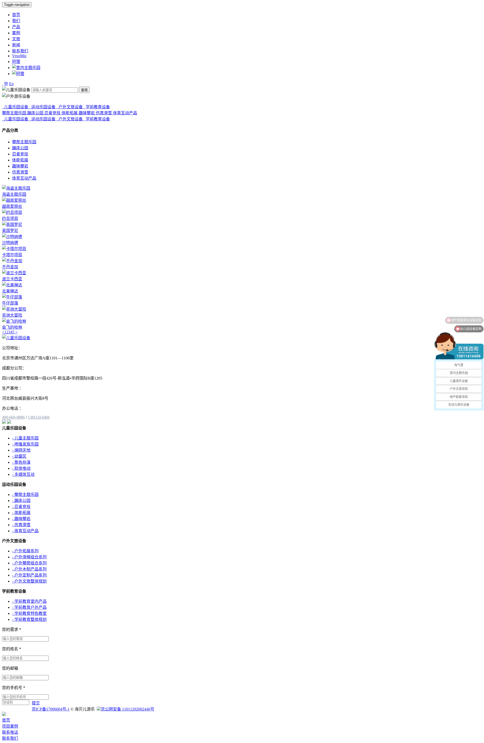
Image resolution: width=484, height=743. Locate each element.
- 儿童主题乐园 (25, 438)
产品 (16, 27)
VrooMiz (19, 56)
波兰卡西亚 (12, 279)
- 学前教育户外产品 (29, 607)
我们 (16, 21)
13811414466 (39, 417)
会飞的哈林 (12, 327)
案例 (16, 33)
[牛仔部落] (12, 297)
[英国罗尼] (12, 224)
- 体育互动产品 (25, 531)
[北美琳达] (12, 285)
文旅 (16, 39)
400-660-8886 (13, 417)
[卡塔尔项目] (14, 249)
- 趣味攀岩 (21, 519)
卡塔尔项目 (12, 255)
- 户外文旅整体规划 (29, 581)
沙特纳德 (10, 243)
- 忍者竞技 (21, 506)
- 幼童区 (19, 456)
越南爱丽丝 (12, 206)
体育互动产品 (24, 178)
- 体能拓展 (21, 513)
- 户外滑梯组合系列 (29, 557)
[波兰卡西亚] (14, 273)
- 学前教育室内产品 (29, 601)
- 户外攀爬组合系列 (29, 563)
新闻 (16, 45)
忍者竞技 (20, 154)
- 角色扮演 (21, 462)
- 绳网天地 (21, 450)
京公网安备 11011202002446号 (127, 709)
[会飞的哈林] (14, 321)
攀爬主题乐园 (24, 142)
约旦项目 (10, 218)
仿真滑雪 (20, 172)
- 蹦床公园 (21, 500)
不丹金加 (10, 267)
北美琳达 (10, 291)
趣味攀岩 (20, 166)
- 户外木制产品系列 (29, 569)
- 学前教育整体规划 (29, 619)
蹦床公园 (20, 148)
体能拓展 (20, 160)
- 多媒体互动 (23, 474)
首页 (16, 15)
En (11, 84)
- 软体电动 (21, 468)
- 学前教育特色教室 (29, 613)
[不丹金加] (12, 261)
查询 (84, 90)
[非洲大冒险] (14, 309)
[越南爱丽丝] (14, 200)
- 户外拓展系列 (25, 551)
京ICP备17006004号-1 (51, 709)
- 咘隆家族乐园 (25, 444)
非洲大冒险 (12, 315)
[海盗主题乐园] (16, 188)
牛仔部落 (10, 303)
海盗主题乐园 (14, 194)
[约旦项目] (12, 212)
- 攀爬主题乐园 (25, 494)
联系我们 (20, 51)
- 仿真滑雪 (21, 525)
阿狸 (16, 61)
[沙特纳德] (12, 236)
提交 (36, 703)
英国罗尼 (10, 230)
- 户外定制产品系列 (29, 575)
